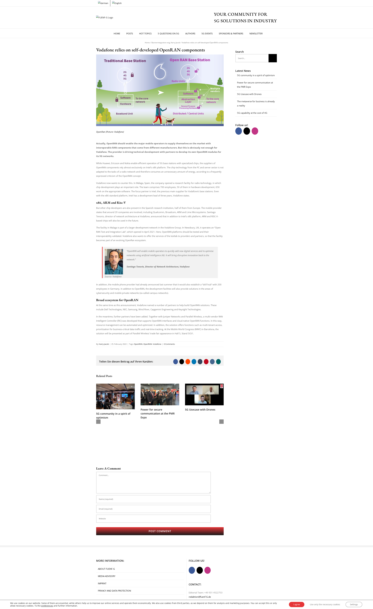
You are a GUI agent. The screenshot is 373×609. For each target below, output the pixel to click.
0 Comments (169, 344)
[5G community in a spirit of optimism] (115, 385)
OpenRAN (138, 344)
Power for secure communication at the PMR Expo (158, 413)
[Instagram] (255, 131)
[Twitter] (246, 131)
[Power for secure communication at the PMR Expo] (160, 385)
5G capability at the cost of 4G (252, 112)
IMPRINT (102, 583)
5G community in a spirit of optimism (256, 75)
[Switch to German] (103, 3)
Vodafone (157, 344)
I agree (296, 604)
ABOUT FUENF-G (106, 568)
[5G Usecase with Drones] (204, 385)
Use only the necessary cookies (325, 604)
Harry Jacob (104, 344)
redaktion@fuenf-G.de (200, 596)
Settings (354, 604)
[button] (270, 33)
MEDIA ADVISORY (106, 576)
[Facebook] (238, 131)
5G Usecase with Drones (200, 409)
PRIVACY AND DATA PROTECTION (114, 590)
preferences (47, 605)
